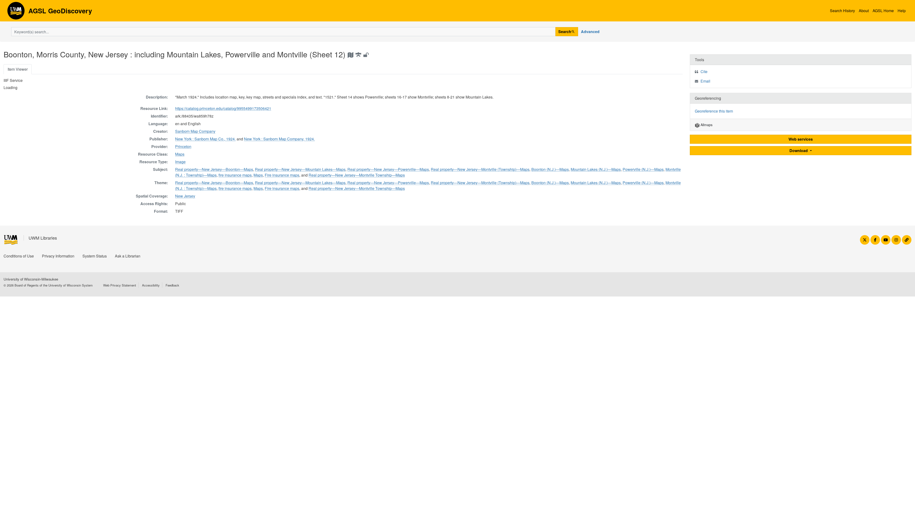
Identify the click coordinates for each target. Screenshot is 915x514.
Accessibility (151, 285)
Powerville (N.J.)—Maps (643, 169)
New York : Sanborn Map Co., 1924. (205, 139)
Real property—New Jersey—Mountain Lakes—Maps (300, 169)
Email (705, 81)
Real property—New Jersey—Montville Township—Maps (357, 175)
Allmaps (706, 124)
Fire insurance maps (282, 175)
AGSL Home (883, 10)
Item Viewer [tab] (18, 69)
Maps (179, 154)
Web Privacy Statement (119, 285)
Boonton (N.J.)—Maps (550, 169)
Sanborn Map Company (195, 131)
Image (180, 161)
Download (799, 150)
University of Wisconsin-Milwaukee (31, 279)
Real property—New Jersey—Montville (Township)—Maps (480, 169)
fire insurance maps (235, 175)
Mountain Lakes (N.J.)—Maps (596, 169)
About (864, 10)
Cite (704, 71)
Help (902, 10)
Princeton (183, 146)
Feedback (172, 285)
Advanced (590, 31)
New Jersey (185, 196)
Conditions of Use (19, 256)
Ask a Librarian (127, 256)
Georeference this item (714, 111)
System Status (94, 256)
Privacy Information (58, 256)
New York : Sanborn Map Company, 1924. (279, 139)
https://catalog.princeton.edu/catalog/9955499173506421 (223, 108)
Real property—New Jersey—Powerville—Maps (388, 169)
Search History (842, 10)
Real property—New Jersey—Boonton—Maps (214, 169)
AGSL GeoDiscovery (16, 12)
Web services (800, 139)
